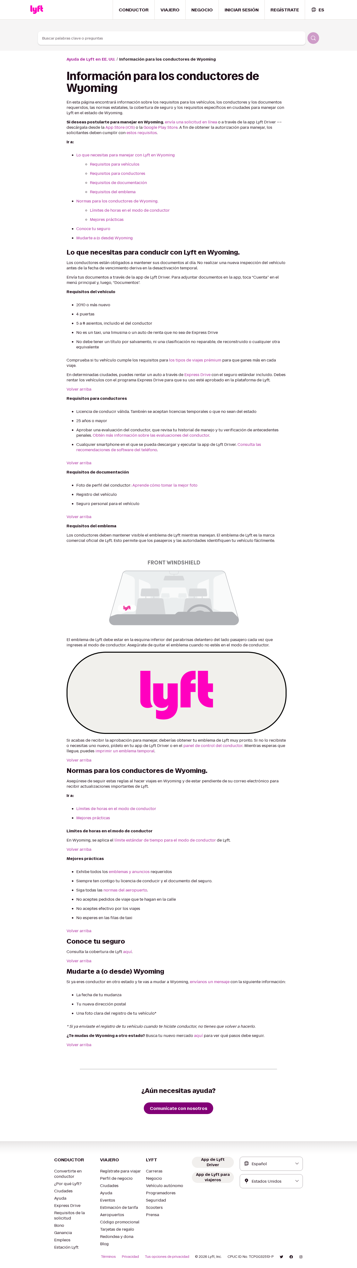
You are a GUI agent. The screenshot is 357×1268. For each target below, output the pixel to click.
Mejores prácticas (107, 219)
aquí (127, 952)
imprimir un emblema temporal (124, 751)
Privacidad (130, 1256)
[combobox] (317, 10)
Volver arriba (79, 389)
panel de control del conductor (213, 745)
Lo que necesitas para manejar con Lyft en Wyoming (125, 155)
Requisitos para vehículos (114, 164)
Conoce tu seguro (93, 229)
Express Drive (197, 374)
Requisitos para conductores (117, 173)
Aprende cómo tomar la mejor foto (164, 485)
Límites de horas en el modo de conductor (130, 210)
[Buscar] (313, 38)
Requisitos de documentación (118, 182)
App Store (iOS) (120, 127)
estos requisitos (142, 133)
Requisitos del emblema (113, 192)
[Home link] (36, 9)
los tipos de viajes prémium (195, 360)
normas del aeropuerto (125, 890)
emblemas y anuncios (129, 872)
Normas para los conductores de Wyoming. (117, 201)
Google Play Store (161, 127)
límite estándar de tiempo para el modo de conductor (165, 840)
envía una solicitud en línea (191, 122)
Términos (108, 1256)
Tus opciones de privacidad (167, 1256)
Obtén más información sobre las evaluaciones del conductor (151, 435)
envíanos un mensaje (210, 982)
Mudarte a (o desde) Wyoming (104, 238)
